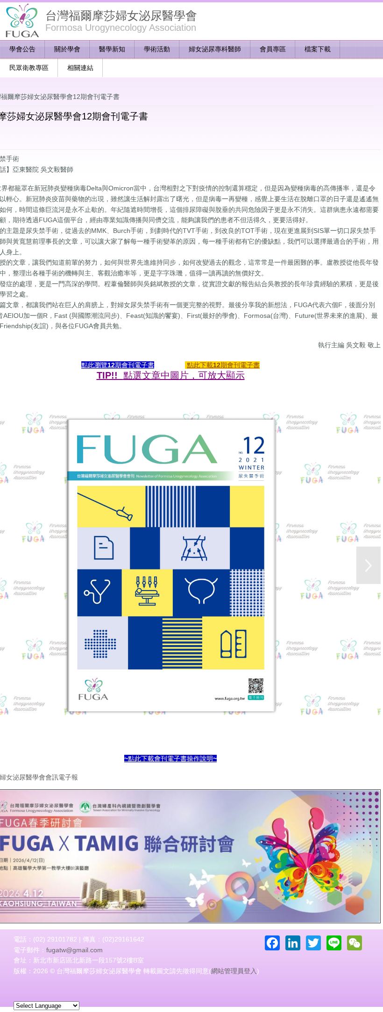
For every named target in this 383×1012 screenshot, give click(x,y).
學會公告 (22, 49)
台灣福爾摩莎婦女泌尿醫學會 (121, 15)
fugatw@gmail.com (74, 950)
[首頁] (21, 21)
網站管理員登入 (234, 971)
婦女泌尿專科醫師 (215, 49)
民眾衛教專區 (29, 67)
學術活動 (157, 49)
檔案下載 (318, 49)
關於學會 (67, 49)
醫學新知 (112, 49)
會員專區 (273, 49)
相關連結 (80, 67)
